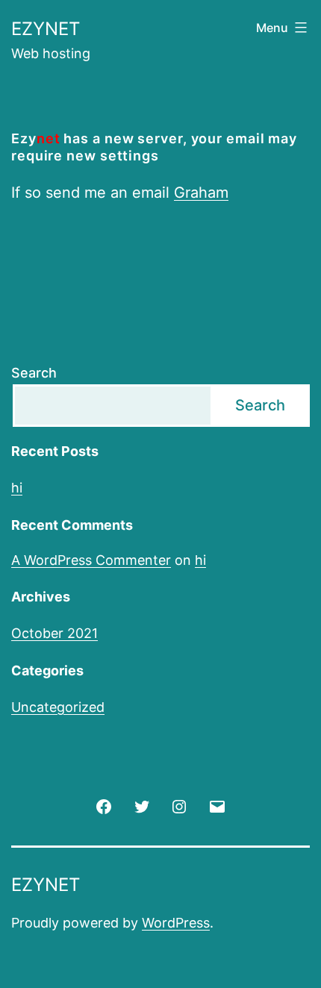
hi (16, 487)
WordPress (176, 923)
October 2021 (54, 633)
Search (34, 373)
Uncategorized (58, 707)
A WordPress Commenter (91, 560)
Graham (201, 192)
